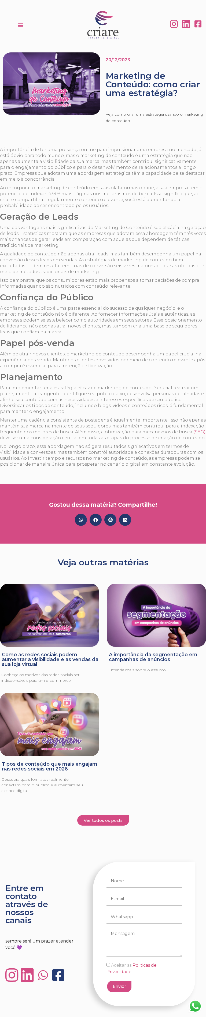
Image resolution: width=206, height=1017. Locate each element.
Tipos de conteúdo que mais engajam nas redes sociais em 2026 (49, 766)
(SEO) (199, 431)
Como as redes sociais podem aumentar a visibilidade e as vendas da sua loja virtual (50, 659)
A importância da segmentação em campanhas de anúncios (153, 657)
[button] (20, 24)
